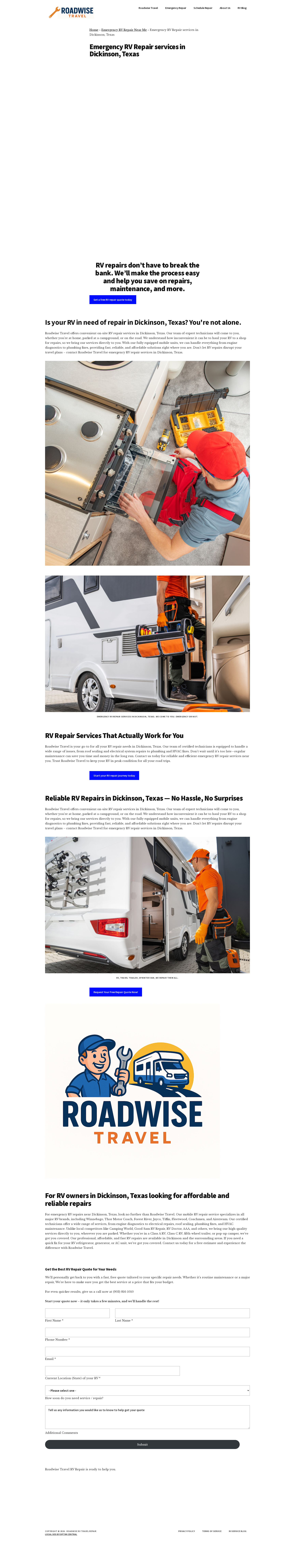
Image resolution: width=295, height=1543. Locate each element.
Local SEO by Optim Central (61, 1534)
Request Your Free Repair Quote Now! (116, 992)
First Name (53, 1320)
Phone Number (56, 1339)
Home (93, 30)
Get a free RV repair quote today (113, 299)
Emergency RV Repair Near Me (124, 30)
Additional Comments (61, 1432)
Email (49, 1359)
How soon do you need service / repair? (74, 1398)
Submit (142, 1444)
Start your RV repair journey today (114, 775)
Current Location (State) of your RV (71, 1378)
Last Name (123, 1320)
